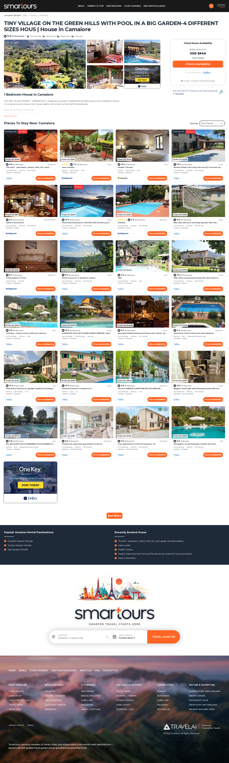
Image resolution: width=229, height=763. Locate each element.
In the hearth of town (16, 278)
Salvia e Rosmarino (15, 222)
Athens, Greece (125, 700)
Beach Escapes (54, 685)
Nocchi (128, 228)
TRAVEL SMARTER (163, 636)
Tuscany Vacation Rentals (19, 545)
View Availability (45, 178)
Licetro (184, 338)
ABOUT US (85, 670)
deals (22, 670)
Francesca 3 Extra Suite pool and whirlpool (194, 333)
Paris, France (16, 691)
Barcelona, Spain (91, 696)
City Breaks (88, 685)
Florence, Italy (125, 709)
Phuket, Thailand (55, 696)
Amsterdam (87, 691)
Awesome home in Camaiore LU (77, 388)
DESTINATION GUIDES (64, 670)
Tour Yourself (132, 6)
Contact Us (110, 670)
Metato (16, 228)
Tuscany (33, 15)
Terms (30, 725)
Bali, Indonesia (53, 700)
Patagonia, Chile (198, 700)
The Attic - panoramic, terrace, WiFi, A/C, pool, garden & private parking (150, 541)
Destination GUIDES (154, 6)
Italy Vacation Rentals (18, 549)
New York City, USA (19, 700)
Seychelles (163, 709)
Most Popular (18, 685)
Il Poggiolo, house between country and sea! (195, 444)
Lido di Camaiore (187, 394)
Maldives (50, 691)
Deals (81, 6)
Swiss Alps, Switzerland (203, 705)
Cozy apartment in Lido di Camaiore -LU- (137, 444)
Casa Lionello (68, 167)
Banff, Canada (197, 696)
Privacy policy (16, 725)
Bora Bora (163, 696)
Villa (120, 278)
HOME (12, 670)
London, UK (15, 696)
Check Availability (198, 64)
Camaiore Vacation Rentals (20, 541)
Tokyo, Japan (16, 705)
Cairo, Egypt (123, 705)
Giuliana (121, 222)
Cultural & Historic (129, 685)
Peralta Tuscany (125, 167)
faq (97, 670)
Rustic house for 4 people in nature (78, 278)
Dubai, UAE (87, 700)
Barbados (50, 709)
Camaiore (43, 15)
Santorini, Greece (55, 705)
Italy (25, 15)
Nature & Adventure (202, 685)
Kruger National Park (202, 709)
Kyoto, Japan (123, 691)
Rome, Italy (15, 709)
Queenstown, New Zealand (204, 691)
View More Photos (15, 85)
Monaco (161, 691)
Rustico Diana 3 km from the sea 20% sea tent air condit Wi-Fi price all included (155, 554)
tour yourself (39, 670)
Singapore (87, 705)
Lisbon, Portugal (91, 709)
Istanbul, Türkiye (126, 696)
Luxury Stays (165, 685)
